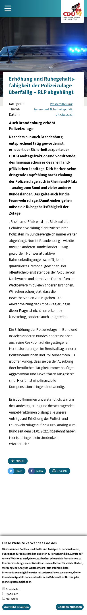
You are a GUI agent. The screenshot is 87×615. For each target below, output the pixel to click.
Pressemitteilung (61, 104)
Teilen (18, 471)
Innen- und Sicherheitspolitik (53, 109)
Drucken (62, 471)
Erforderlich (13, 589)
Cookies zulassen (70, 607)
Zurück (20, 461)
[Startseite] (72, 10)
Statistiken (12, 594)
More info (38, 582)
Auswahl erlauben (16, 607)
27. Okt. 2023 (64, 115)
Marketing (12, 599)
